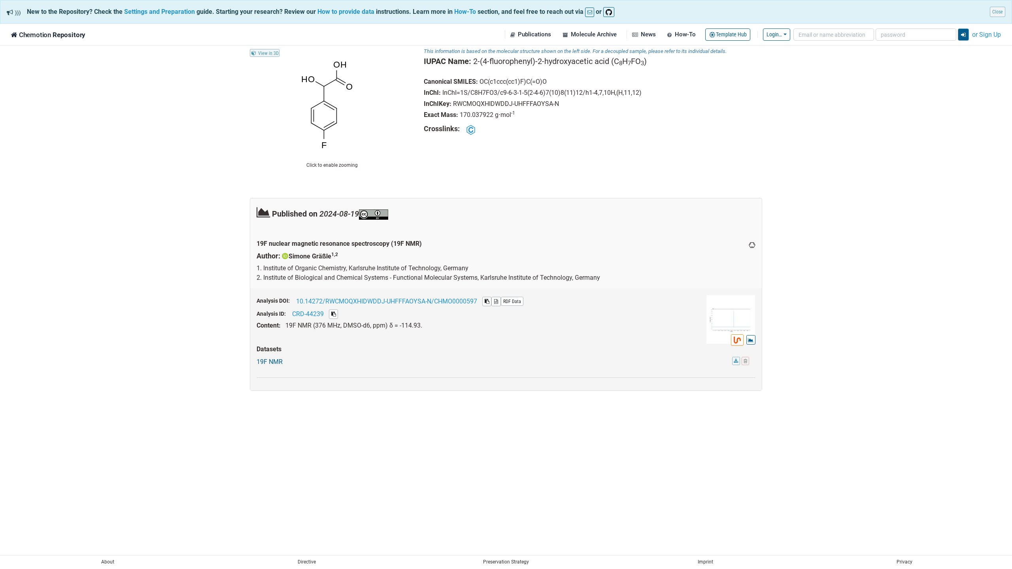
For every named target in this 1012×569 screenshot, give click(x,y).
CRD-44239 (308, 314)
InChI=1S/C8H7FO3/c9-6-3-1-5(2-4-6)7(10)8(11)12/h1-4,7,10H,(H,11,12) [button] (542, 92)
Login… (774, 34)
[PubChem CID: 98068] (471, 129)
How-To (465, 11)
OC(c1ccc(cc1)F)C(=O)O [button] (513, 81)
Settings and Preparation (159, 11)
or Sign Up (986, 34)
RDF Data (512, 301)
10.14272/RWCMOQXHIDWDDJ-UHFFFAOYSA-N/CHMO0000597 (386, 301)
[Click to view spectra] (750, 340)
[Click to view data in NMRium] (737, 339)
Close (997, 12)
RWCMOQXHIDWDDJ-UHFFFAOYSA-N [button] (506, 103)
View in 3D (268, 53)
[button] (530, 34)
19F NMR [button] (270, 362)
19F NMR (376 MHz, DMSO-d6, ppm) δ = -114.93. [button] (353, 325)
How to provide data (345, 11)
